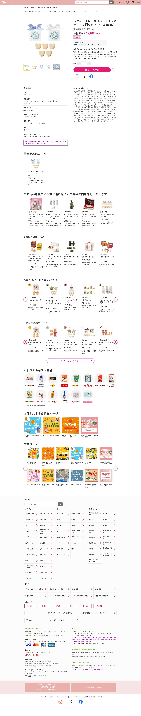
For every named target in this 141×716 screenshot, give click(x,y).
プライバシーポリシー (61, 697)
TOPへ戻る (100, 697)
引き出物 (85, 606)
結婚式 (44, 606)
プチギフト (27, 136)
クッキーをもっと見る (69, 360)
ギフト (72, 606)
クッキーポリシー (75, 697)
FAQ (35, 666)
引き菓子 (99, 606)
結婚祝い (27, 130)
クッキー (46, 136)
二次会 (58, 606)
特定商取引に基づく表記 (88, 697)
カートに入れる (92, 70)
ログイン (121, 2)
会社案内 (50, 697)
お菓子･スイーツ (37, 136)
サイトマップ (42, 697)
